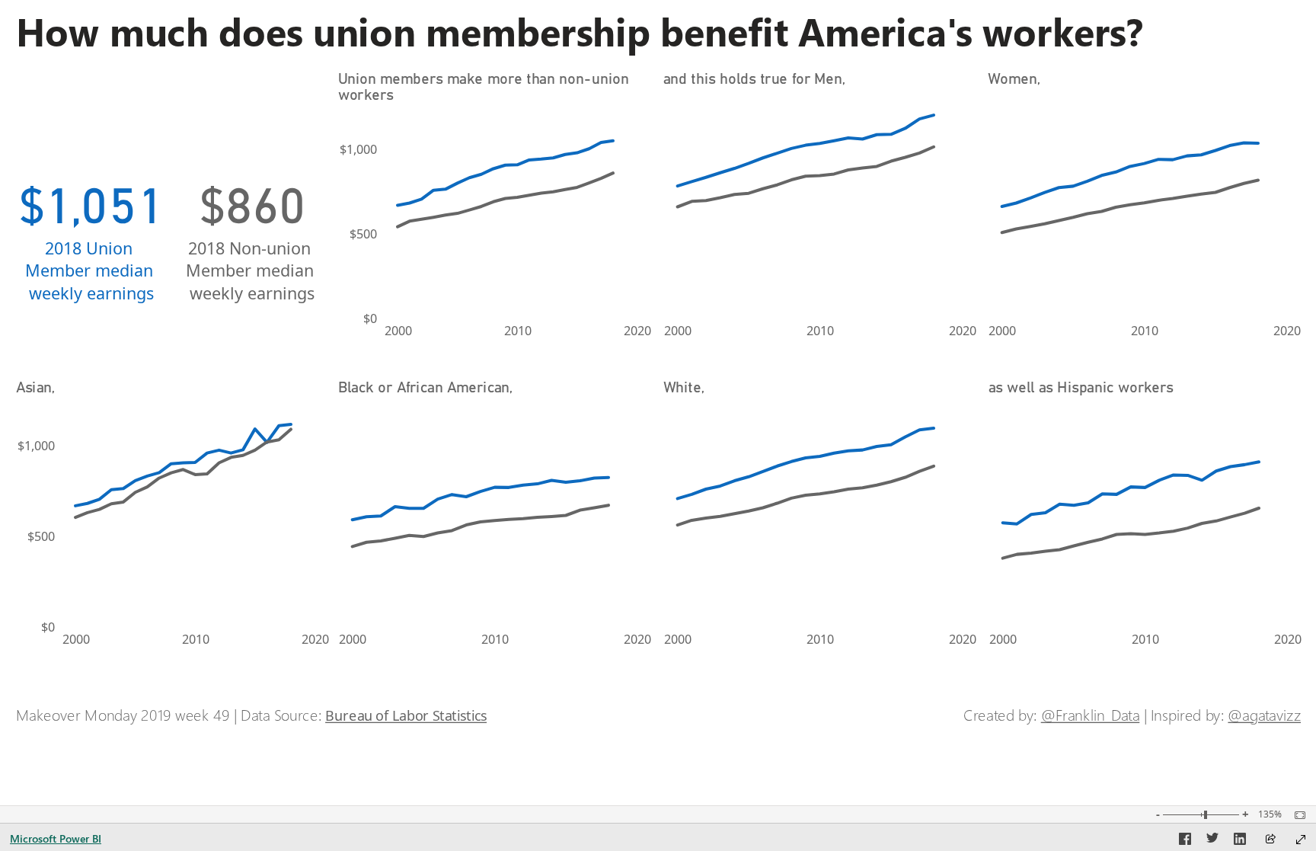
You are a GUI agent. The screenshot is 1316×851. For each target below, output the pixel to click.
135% (1270, 814)
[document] (659, 31)
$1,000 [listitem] (358, 149)
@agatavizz (1264, 715)
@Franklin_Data (1090, 715)
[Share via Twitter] (1212, 841)
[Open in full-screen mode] (1301, 839)
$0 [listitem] (370, 318)
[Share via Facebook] (1185, 841)
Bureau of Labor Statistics (406, 715)
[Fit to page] (1296, 815)
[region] (658, 370)
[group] (658, 31)
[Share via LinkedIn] (1240, 841)
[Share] (1270, 839)
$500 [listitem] (363, 234)
